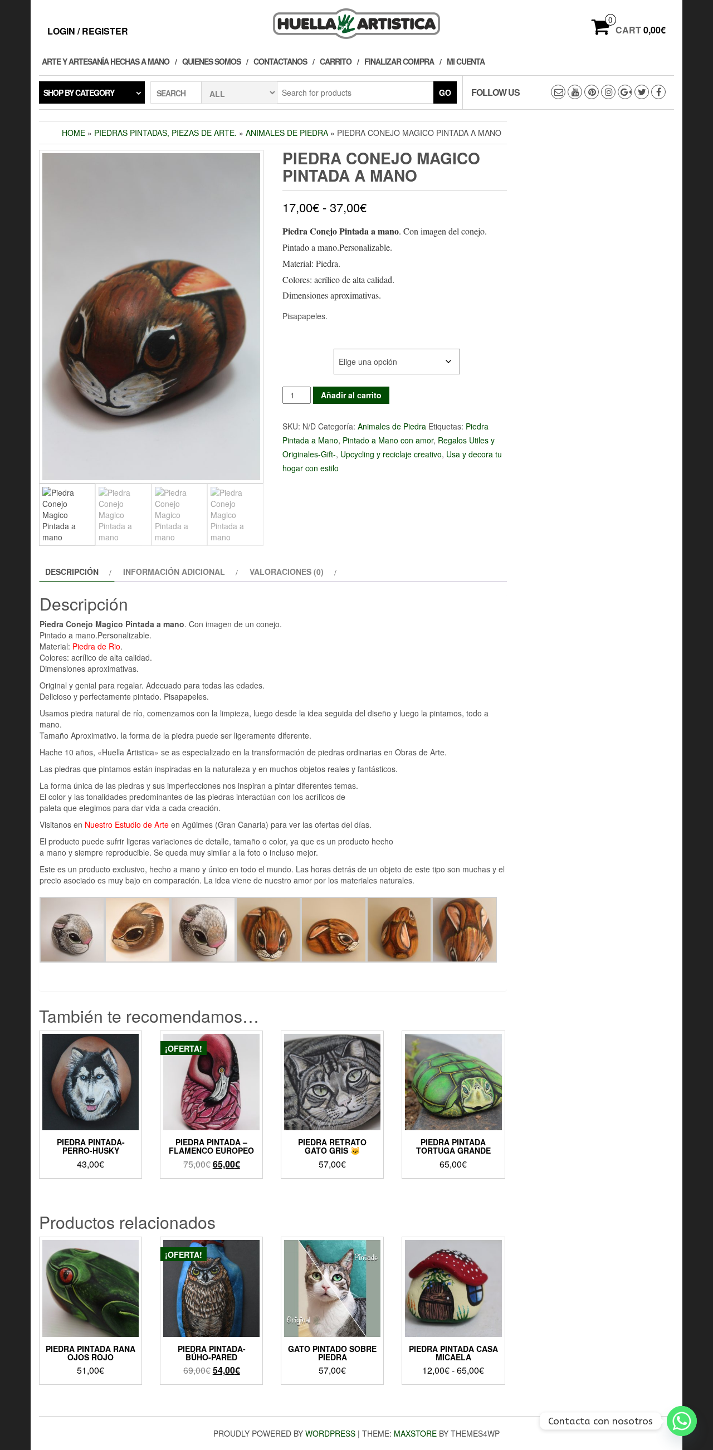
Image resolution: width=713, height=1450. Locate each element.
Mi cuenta (466, 61)
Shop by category (78, 92)
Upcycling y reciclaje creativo (391, 454)
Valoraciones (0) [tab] (287, 571)
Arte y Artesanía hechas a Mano (105, 61)
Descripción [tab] (72, 571)
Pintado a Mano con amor (388, 440)
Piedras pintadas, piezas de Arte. (165, 132)
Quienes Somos (211, 61)
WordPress (330, 1433)
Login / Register (87, 31)
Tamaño (298, 354)
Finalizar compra (399, 61)
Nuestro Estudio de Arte (127, 824)
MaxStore (415, 1433)
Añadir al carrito (351, 395)
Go (445, 92)
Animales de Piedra (287, 132)
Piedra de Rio (96, 646)
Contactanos (280, 61)
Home (73, 132)
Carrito (335, 61)
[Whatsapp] (682, 1421)
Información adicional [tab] (174, 571)
